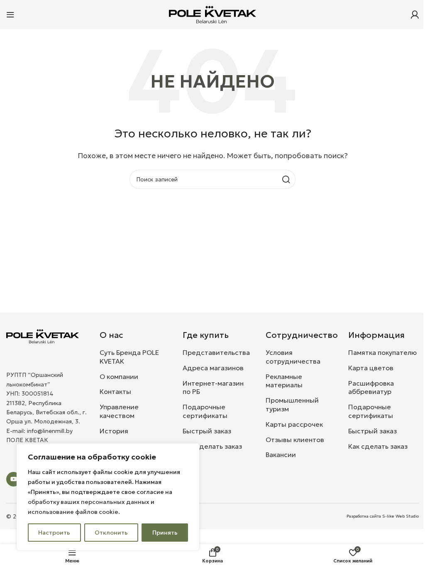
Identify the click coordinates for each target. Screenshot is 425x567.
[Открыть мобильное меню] (10, 14)
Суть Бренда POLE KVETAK (129, 356)
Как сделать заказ (212, 446)
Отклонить (111, 532)
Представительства (216, 352)
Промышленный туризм (292, 404)
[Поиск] (286, 179)
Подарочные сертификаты (205, 411)
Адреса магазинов (213, 368)
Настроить (54, 532)
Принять (165, 532)
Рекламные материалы (284, 380)
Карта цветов (370, 368)
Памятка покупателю (382, 352)
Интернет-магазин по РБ (213, 387)
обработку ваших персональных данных (88, 502)
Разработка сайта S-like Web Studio (383, 516)
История (114, 431)
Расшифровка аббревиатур (371, 387)
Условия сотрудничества (293, 356)
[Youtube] (13, 479)
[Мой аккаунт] (414, 14)
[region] (108, 496)
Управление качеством (119, 411)
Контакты (115, 391)
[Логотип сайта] (212, 14)
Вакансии (281, 454)
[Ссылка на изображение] (42, 335)
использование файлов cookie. (74, 512)
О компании (119, 376)
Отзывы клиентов (295, 439)
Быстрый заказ (207, 431)
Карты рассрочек (294, 424)
